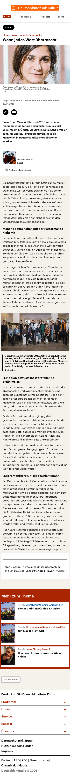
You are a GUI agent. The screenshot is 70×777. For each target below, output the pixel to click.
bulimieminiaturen (54, 294)
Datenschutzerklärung (17, 740)
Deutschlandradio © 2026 (19, 770)
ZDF (25, 760)
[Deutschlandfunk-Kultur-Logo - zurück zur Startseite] (35, 8)
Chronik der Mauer (14, 765)
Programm (26, 16)
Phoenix (35, 760)
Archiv (8, 27)
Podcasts (45, 16)
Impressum (9, 751)
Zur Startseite (11, 679)
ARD (17, 760)
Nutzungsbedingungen (17, 745)
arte (46, 760)
